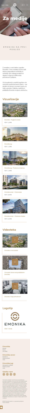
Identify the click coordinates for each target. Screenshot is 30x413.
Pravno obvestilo (6, 402)
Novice (4, 349)
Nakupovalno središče (8, 365)
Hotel (4, 359)
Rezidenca (5, 356)
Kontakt (4, 348)
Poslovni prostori (6, 358)
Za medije (5, 351)
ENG (7, 5)
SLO (3, 5)
